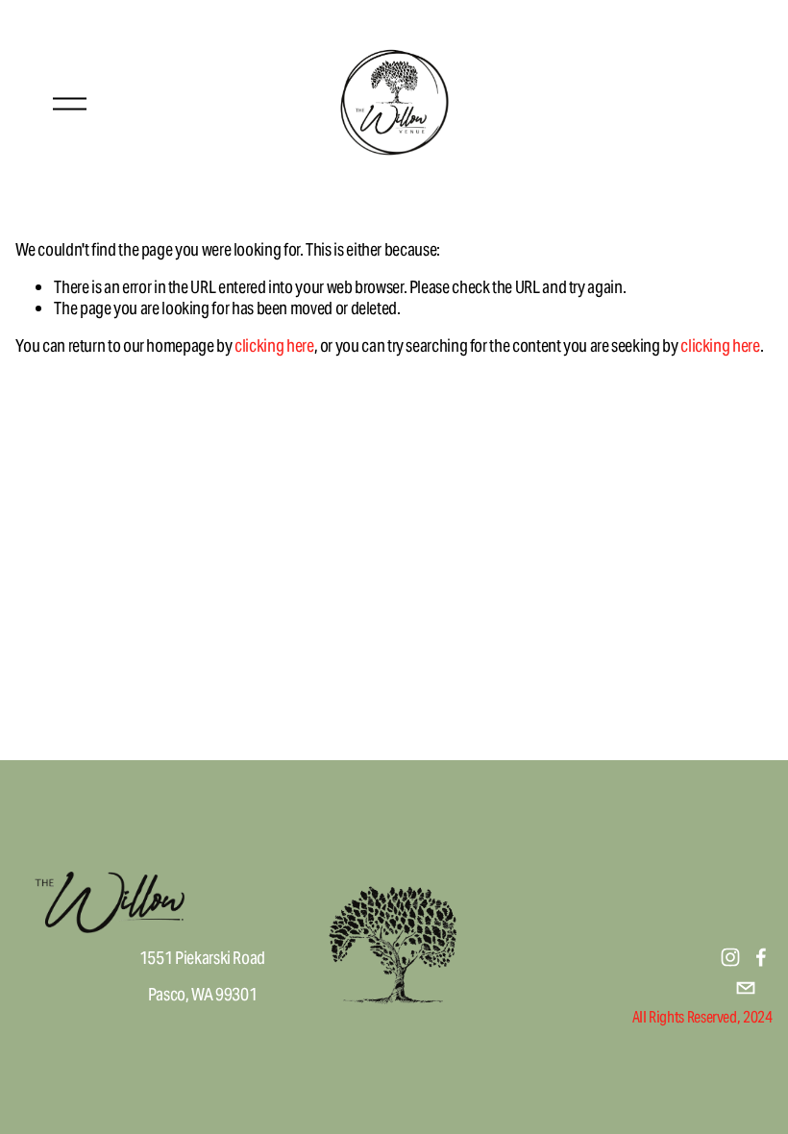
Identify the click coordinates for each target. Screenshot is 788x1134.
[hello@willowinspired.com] (745, 988)
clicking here (273, 345)
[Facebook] (761, 957)
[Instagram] (730, 957)
